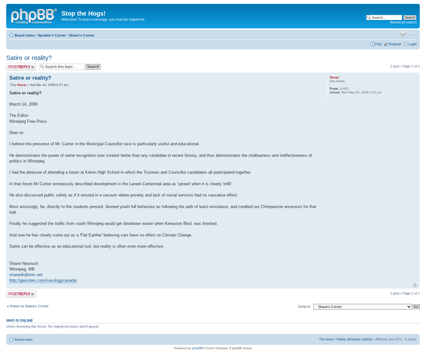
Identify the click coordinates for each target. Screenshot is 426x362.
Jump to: (304, 306)
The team (326, 339)
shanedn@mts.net (25, 274)
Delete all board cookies (354, 339)
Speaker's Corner (52, 35)
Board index (25, 35)
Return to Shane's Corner (29, 306)
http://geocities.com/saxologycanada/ (43, 280)
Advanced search (403, 22)
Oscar (22, 85)
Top (415, 285)
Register (395, 44)
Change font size (412, 34)
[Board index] (34, 15)
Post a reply (15, 65)
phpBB (197, 348)
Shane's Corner (81, 35)
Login (413, 44)
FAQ (378, 44)
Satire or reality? (29, 57)
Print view (402, 34)
